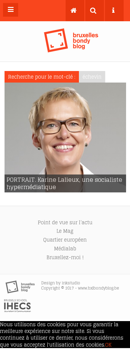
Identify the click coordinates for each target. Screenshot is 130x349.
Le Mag (65, 231)
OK (108, 345)
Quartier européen (65, 239)
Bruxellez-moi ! (65, 257)
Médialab (65, 248)
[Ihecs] (17, 310)
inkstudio (71, 283)
